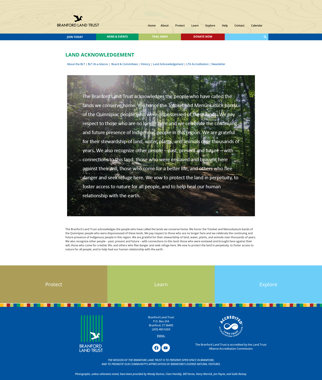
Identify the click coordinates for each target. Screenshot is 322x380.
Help (225, 25)
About (165, 25)
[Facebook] (156, 348)
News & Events (117, 36)
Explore (210, 25)
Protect (180, 25)
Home (152, 25)
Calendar (256, 25)
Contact (239, 25)
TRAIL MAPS (160, 36)
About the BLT (76, 64)
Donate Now (202, 36)
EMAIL (161, 336)
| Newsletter (217, 64)
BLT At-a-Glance (98, 64)
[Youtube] (166, 348)
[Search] (265, 37)
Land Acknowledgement (168, 64)
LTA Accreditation (197, 64)
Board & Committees (124, 64)
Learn (195, 25)
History (145, 64)
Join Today (75, 37)
